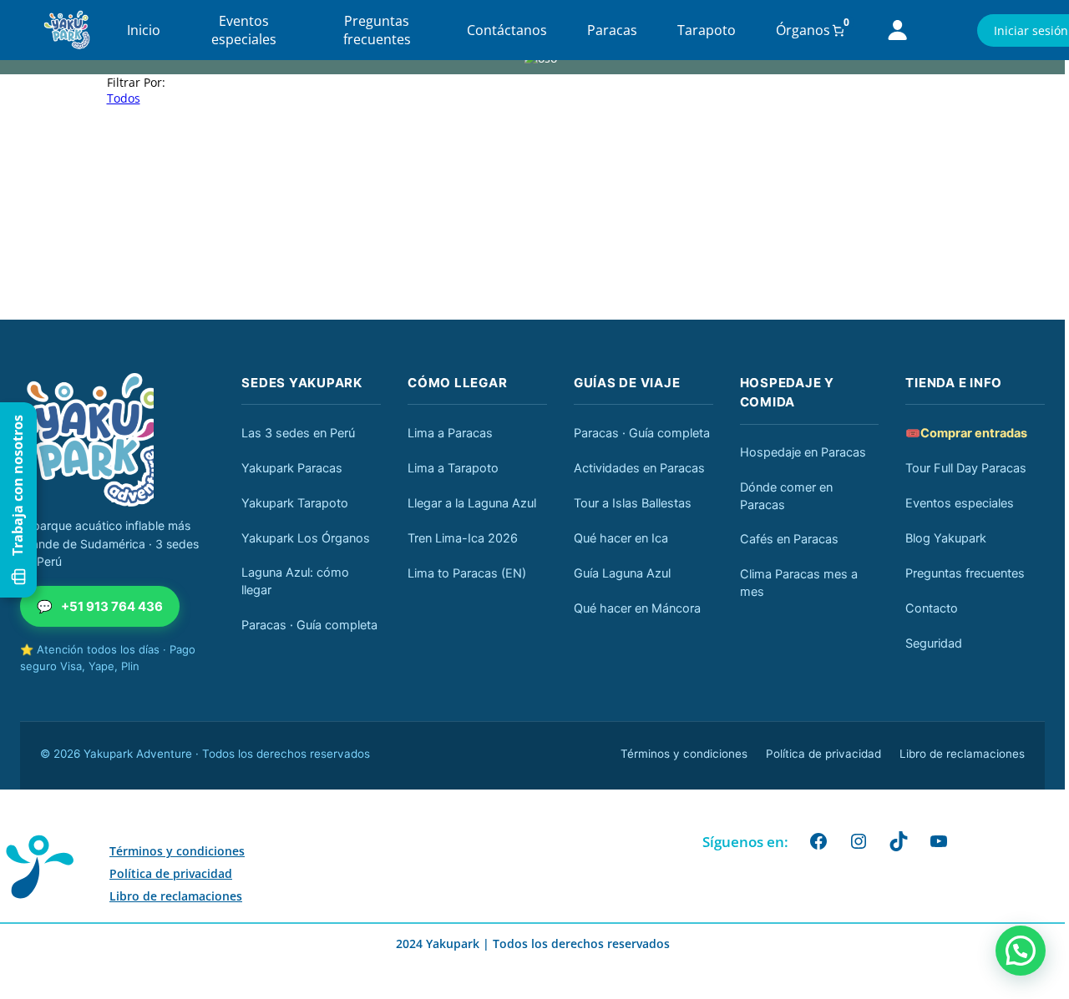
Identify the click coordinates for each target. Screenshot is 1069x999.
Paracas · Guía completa (309, 625)
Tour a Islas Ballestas (633, 503)
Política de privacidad (823, 753)
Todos (123, 98)
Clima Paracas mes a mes (799, 583)
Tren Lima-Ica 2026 (463, 538)
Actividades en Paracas (639, 468)
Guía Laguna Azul (622, 573)
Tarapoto (706, 30)
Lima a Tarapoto (453, 468)
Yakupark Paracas (291, 468)
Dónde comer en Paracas (786, 496)
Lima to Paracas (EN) (467, 573)
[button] (1021, 951)
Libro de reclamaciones (962, 753)
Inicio (143, 30)
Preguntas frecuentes (377, 30)
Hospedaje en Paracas (803, 452)
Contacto (931, 608)
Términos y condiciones (684, 753)
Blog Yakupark (945, 538)
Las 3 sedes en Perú (298, 433)
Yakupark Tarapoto (294, 503)
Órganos (803, 30)
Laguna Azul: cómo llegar (295, 581)
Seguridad (933, 643)
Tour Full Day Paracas (965, 468)
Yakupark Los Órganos (305, 538)
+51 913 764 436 (100, 606)
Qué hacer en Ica (621, 538)
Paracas (612, 30)
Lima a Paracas (450, 433)
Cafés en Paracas (789, 539)
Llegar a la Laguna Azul (472, 503)
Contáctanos (507, 30)
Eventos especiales (243, 30)
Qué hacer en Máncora (637, 608)
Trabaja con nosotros (17, 485)
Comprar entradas (966, 433)
